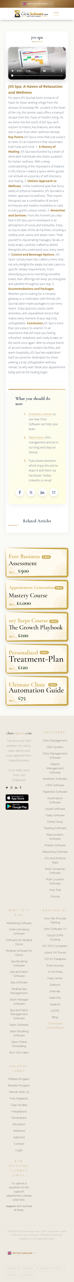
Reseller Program (19, 1085)
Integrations (19, 1111)
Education (19, 1124)
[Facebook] (20, 788)
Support (55, 1004)
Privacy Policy (51, 1268)
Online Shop (55, 821)
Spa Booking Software (19, 963)
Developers (18, 1117)
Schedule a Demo (40, 414)
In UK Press (55, 971)
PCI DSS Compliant (55, 946)
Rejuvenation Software (55, 836)
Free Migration (19, 1098)
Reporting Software (55, 851)
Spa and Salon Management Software (19, 1014)
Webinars (19, 1130)
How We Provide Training (55, 920)
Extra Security (55, 965)
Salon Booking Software (19, 1033)
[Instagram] (11, 788)
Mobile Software (55, 845)
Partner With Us (19, 1092)
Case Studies (19, 1105)
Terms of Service (21, 1268)
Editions (55, 984)
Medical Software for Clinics (19, 952)
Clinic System (55, 747)
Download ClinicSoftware (55, 1025)
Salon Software (19, 1024)
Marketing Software (19, 923)
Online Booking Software (19, 931)
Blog (55, 1017)
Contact (19, 1143)
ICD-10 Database (55, 959)
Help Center (55, 978)
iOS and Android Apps (55, 860)
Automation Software (55, 800)
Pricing (55, 896)
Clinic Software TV (55, 929)
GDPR (55, 1010)
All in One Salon (19, 1052)
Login (19, 1150)
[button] (56, 14)
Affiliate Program (19, 1079)
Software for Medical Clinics (19, 942)
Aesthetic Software (55, 778)
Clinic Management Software (55, 755)
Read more (36, 437)
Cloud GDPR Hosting (55, 937)
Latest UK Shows (55, 952)
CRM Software (55, 785)
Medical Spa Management (19, 991)
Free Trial (55, 890)
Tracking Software (55, 828)
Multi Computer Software (55, 871)
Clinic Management (55, 740)
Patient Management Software (55, 768)
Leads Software (55, 809)
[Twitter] (7, 788)
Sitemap (55, 991)
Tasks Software (55, 815)
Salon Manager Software (19, 1001)
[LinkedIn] (16, 788)
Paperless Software (55, 791)
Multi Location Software (55, 881)
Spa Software (18, 982)
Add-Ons (55, 997)
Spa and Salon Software (19, 974)
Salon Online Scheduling (19, 1044)
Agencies (19, 1137)
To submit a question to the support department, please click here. (19, 1192)
